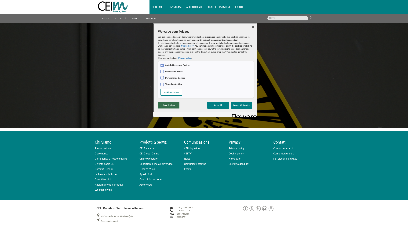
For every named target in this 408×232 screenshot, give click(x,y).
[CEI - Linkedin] (259, 208)
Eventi (239, 7)
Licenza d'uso (147, 169)
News (187, 158)
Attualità (120, 18)
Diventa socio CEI (104, 163)
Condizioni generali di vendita (156, 163)
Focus (105, 18)
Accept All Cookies (241, 105)
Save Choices (169, 105)
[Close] (253, 26)
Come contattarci (283, 148)
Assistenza (145, 184)
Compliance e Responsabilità (111, 158)
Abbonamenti (194, 7)
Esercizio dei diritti (239, 163)
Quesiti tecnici (103, 179)
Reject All (218, 105)
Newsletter (234, 158)
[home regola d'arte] (123, 7)
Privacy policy (236, 148)
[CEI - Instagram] (271, 208)
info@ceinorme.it (185, 207)
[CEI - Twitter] (252, 208)
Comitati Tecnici (104, 169)
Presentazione (103, 148)
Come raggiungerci (284, 153)
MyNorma (176, 7)
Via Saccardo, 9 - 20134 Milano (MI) (114, 216)
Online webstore (148, 158)
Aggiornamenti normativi (109, 184)
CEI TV (188, 153)
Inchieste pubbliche (106, 174)
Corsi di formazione (218, 7)
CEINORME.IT (159, 7)
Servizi (136, 18)
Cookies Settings (171, 92)
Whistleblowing (103, 189)
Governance (101, 153)
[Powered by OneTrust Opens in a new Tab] (243, 115)
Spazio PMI (145, 174)
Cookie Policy (187, 46)
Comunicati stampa (195, 163)
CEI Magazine (192, 148)
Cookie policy (236, 153)
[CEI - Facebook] (246, 208)
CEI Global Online (149, 153)
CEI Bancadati (147, 148)
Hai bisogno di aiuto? (285, 158)
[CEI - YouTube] (265, 208)
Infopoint (152, 18)
